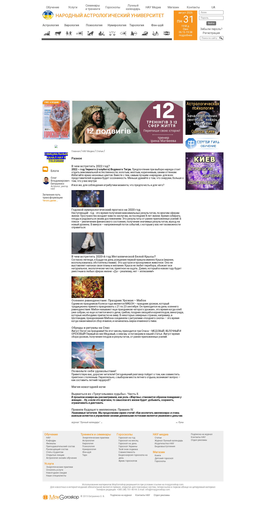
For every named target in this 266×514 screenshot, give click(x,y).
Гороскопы (112, 7)
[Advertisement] (133, 69)
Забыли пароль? (211, 29)
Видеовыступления (165, 446)
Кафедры (51, 440)
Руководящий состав (57, 449)
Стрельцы (134, 33)
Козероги (145, 33)
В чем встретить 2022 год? (90, 166)
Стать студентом (54, 452)
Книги (158, 455)
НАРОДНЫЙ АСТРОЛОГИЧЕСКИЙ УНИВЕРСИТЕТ (110, 15)
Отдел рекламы (199, 440)
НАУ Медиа (153, 7)
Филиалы (51, 443)
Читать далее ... (50, 200)
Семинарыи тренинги (92, 7)
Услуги (72, 7)
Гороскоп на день (128, 443)
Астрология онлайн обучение (61, 458)
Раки (79, 33)
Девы (101, 33)
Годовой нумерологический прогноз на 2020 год (105, 209)
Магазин (173, 7)
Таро (84, 455)
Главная (75, 151)
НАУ (48, 437)
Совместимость (127, 452)
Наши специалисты (56, 475)
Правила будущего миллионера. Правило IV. (102, 409)
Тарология (136, 25)
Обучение (52, 7)
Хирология (71, 25)
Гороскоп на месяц (128, 440)
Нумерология (117, 25)
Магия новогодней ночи (88, 387)
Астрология (51, 25)
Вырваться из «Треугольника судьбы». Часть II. (105, 394)
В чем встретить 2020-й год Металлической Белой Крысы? (113, 256)
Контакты (193, 7)
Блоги (55, 171)
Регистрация (211, 33)
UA (213, 7)
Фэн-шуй (157, 25)
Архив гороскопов (128, 461)
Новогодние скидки (56, 473)
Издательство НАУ (164, 443)
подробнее (185, 35)
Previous (66, 122)
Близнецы (69, 33)
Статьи (99, 151)
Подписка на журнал (201, 434)
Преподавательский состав (60, 446)
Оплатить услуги (54, 470)
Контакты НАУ (198, 437)
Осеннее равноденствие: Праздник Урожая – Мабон (108, 300)
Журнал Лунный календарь (169, 440)
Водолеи (155, 33)
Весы (112, 33)
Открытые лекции (55, 455)
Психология (94, 25)
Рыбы (166, 33)
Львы (90, 33)
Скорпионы (123, 33)
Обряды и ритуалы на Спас (90, 327)
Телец (58, 33)
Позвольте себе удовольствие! (93, 371)
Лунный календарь (133, 7)
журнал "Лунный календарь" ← (87, 422)
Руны (181, 422)
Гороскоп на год (127, 437)
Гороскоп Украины (128, 446)
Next (188, 122)
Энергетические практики (59, 467)
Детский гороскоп (164, 458)
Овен (47, 33)
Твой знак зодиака (128, 449)
